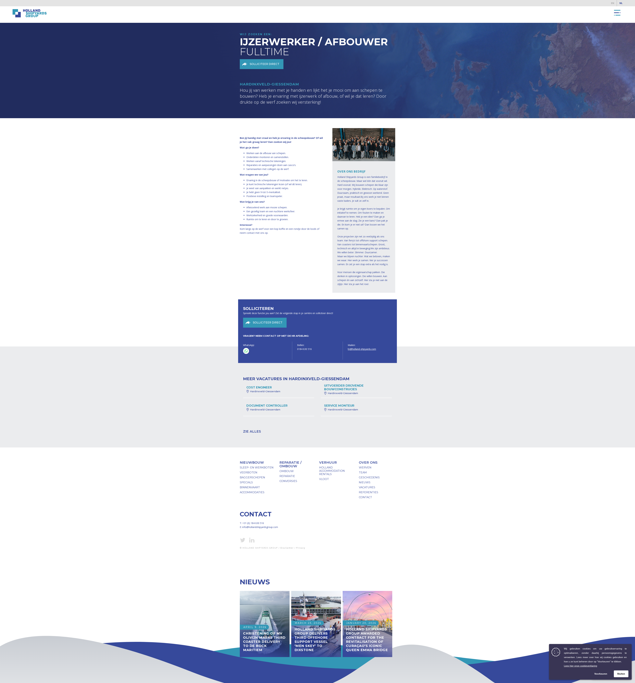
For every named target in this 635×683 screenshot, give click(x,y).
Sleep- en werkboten (257, 467)
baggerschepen (252, 477)
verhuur (328, 462)
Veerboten (248, 472)
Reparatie (287, 476)
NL (621, 3)
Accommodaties (252, 492)
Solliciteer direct (264, 64)
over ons (368, 462)
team (363, 472)
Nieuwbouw (252, 462)
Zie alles (252, 431)
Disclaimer (287, 547)
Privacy (300, 547)
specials (246, 482)
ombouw (286, 471)
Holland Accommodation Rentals (332, 471)
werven (365, 467)
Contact (365, 497)
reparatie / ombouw (290, 464)
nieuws (364, 482)
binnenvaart (250, 487)
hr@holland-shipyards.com (362, 349)
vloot (324, 479)
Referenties (368, 492)
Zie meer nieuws (256, 664)
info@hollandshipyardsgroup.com (260, 527)
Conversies (288, 481)
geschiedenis (369, 477)
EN (612, 3)
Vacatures (367, 487)
